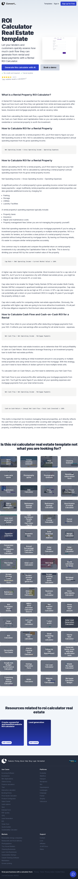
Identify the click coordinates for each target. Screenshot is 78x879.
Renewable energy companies (12, 838)
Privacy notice (49, 872)
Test (3, 787)
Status (42, 849)
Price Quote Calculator (9, 796)
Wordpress (43, 781)
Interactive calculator (9, 790)
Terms (42, 872)
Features (11, 761)
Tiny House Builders (8, 846)
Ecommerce (6, 776)
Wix (41, 784)
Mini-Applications (7, 779)
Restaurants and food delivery (12, 841)
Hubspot (43, 779)
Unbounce (43, 801)
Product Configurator (9, 798)
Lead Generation (7, 818)
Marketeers (5, 860)
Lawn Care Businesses (9, 852)
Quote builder (6, 827)
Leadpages (43, 790)
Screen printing (7, 863)
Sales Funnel (6, 801)
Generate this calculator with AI (20, 67)
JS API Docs (44, 846)
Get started (41, 761)
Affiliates (42, 843)
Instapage (43, 793)
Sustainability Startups (9, 855)
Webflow (43, 776)
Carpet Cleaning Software (10, 858)
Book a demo (50, 67)
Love (41, 841)
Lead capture (6, 804)
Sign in (56, 4)
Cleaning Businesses (8, 849)
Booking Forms (7, 793)
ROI (3, 821)
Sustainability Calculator (9, 830)
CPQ (3, 815)
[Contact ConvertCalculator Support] (73, 874)
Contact (42, 838)
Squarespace (44, 787)
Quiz (3, 807)
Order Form (5, 824)
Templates (48, 4)
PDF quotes (5, 813)
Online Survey (6, 781)
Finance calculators (8, 784)
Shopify (42, 798)
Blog (30, 761)
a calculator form (26, 872)
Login (34, 761)
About (22, 761)
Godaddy (43, 773)
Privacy (36, 872)
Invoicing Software (8, 773)
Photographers (7, 843)
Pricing (17, 761)
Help (26, 761)
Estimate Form (6, 810)
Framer (42, 796)
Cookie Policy (60, 872)
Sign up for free (68, 4)
